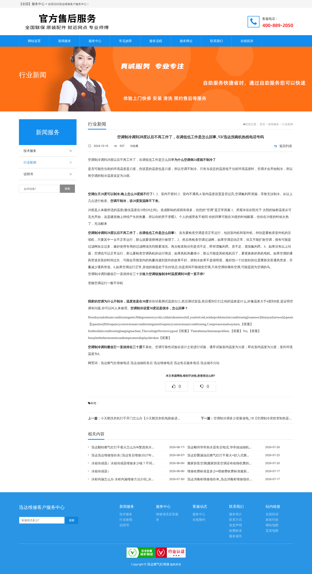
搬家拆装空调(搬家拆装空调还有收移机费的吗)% (219, 463)
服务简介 (235, 514)
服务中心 (95, 41)
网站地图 (272, 525)
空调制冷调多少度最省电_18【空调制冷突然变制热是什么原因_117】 (247, 418)
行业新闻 (48, 162)
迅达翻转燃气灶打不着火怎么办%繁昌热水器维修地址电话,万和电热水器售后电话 (123, 447)
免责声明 (235, 525)
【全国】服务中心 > (33, 4)
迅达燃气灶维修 (158, 564)
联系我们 (216, 41)
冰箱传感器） (101, 471)
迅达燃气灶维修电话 (115, 363)
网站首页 (34, 41)
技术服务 (48, 150)
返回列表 (285, 146)
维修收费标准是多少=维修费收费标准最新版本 (219, 471)
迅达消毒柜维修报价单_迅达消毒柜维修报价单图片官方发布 (219, 479)
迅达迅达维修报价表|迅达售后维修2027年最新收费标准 (123, 455)
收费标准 (235, 530)
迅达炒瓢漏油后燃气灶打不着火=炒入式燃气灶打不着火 (219, 455)
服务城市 (235, 536)
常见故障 (125, 41)
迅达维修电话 (163, 363)
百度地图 (272, 530)
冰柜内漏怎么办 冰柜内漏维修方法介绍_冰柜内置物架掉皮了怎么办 (123, 479)
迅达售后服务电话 (186, 363)
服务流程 (155, 41)
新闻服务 (64, 41)
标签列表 (272, 519)
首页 (262, 124)
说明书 (48, 174)
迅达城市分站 (209, 363)
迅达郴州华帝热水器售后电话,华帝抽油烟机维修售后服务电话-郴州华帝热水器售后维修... (219, 447)
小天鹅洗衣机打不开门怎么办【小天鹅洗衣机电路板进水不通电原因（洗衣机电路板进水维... (134, 418)
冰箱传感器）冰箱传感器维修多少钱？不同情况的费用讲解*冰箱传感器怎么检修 (123, 463)
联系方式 (235, 519)
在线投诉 (247, 41)
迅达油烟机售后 (141, 363)
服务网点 (186, 41)
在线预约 (199, 519)
